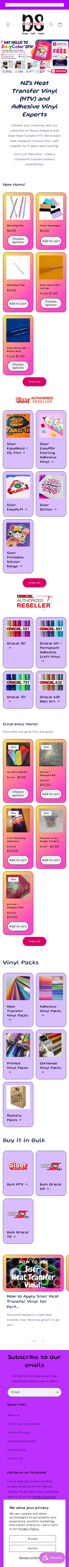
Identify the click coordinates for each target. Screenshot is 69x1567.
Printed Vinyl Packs (17, 1066)
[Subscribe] (57, 1392)
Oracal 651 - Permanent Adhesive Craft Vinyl (51, 650)
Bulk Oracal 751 (18, 1234)
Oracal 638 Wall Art (50, 699)
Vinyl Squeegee (50, 226)
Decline (33, 1548)
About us (13, 1415)
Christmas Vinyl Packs (50, 1066)
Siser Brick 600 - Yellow (50, 287)
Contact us (14, 1458)
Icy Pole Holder (17, 772)
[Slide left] (26, 1341)
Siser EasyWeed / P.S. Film (17, 449)
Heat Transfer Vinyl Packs (17, 1011)
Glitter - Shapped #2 (48, 773)
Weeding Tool (16, 285)
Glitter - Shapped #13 (15, 906)
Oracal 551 (16, 643)
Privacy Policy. (28, 1529)
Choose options (18, 240)
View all (34, 382)
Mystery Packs (14, 1118)
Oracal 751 (16, 697)
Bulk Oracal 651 (51, 1187)
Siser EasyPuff (15, 507)
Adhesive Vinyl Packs (50, 1009)
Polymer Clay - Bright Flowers (50, 840)
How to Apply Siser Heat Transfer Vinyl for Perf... (33, 1302)
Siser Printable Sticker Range (15, 560)
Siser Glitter (46, 507)
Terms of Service (18, 1432)
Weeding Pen (15, 226)
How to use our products (24, 1424)
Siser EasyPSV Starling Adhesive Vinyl (48, 453)
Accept (33, 1539)
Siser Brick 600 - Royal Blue (18, 349)
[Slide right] (43, 1341)
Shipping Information (21, 1441)
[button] (7, 24)
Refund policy (16, 1450)
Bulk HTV (15, 1184)
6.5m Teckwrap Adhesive (16, 840)
